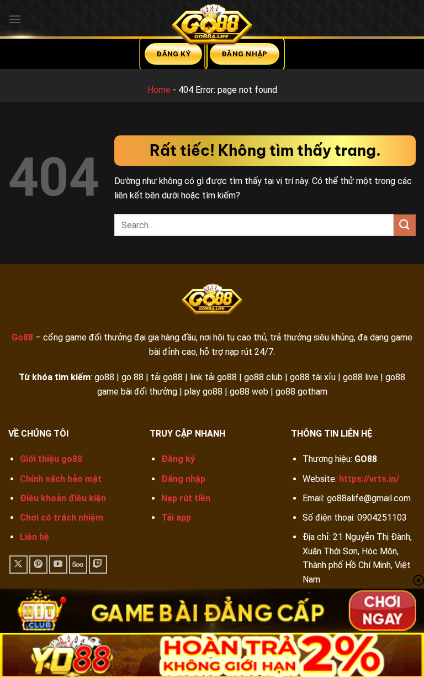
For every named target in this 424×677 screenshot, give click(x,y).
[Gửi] (405, 225)
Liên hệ (34, 537)
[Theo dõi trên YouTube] (58, 564)
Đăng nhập (183, 479)
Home (159, 90)
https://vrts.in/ (369, 479)
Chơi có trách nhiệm (61, 517)
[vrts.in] (212, 27)
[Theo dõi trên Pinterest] (38, 564)
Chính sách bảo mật (61, 479)
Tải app (176, 517)
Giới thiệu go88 (51, 459)
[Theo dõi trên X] (18, 564)
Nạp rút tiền (185, 498)
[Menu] (15, 19)
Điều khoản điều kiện (63, 498)
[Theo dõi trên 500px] (78, 564)
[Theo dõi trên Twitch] (98, 564)
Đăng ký (178, 459)
